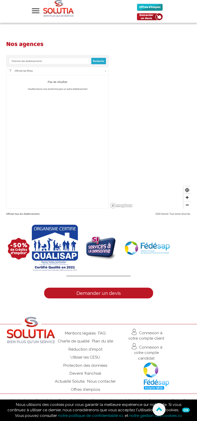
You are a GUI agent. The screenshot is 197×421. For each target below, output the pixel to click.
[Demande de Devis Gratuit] (151, 18)
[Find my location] (187, 190)
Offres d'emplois (85, 389)
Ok (186, 410)
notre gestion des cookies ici (155, 415)
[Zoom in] (187, 197)
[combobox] (49, 61)
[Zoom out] (187, 205)
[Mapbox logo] (121, 206)
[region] (150, 132)
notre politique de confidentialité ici (90, 415)
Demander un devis (98, 293)
